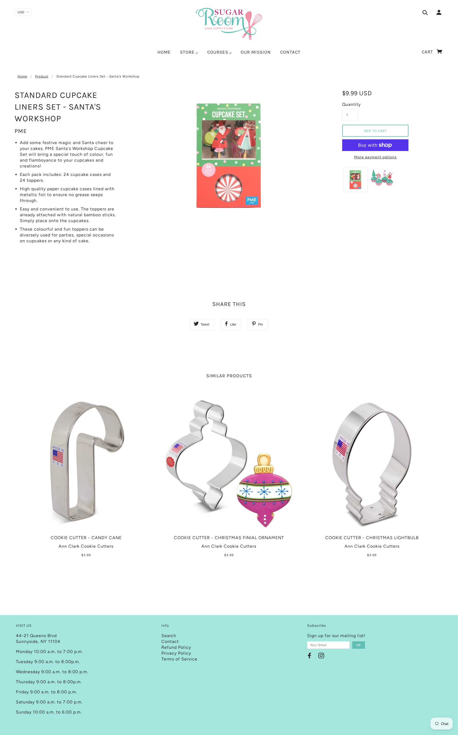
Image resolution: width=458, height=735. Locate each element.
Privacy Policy (176, 653)
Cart (428, 51)
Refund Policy (176, 647)
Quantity (350, 104)
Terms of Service (179, 659)
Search (168, 635)
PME (21, 131)
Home (22, 76)
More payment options (375, 157)
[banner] (229, 24)
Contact (170, 641)
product (42, 76)
